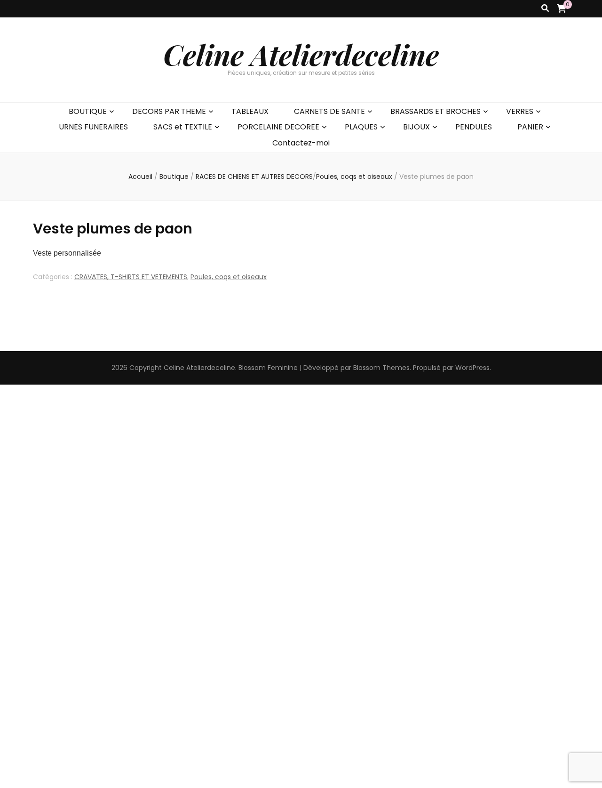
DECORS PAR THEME (169, 111)
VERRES (519, 111)
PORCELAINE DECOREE (278, 126)
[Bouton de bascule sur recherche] (545, 8)
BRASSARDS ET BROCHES (435, 111)
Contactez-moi (301, 142)
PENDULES (473, 126)
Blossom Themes (381, 367)
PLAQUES (361, 126)
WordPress (472, 367)
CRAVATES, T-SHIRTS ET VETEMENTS (130, 276)
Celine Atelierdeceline (301, 54)
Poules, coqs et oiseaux (228, 276)
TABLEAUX (250, 111)
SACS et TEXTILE (182, 126)
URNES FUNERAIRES (93, 126)
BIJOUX (416, 126)
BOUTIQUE (88, 111)
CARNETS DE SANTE (329, 111)
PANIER (530, 126)
